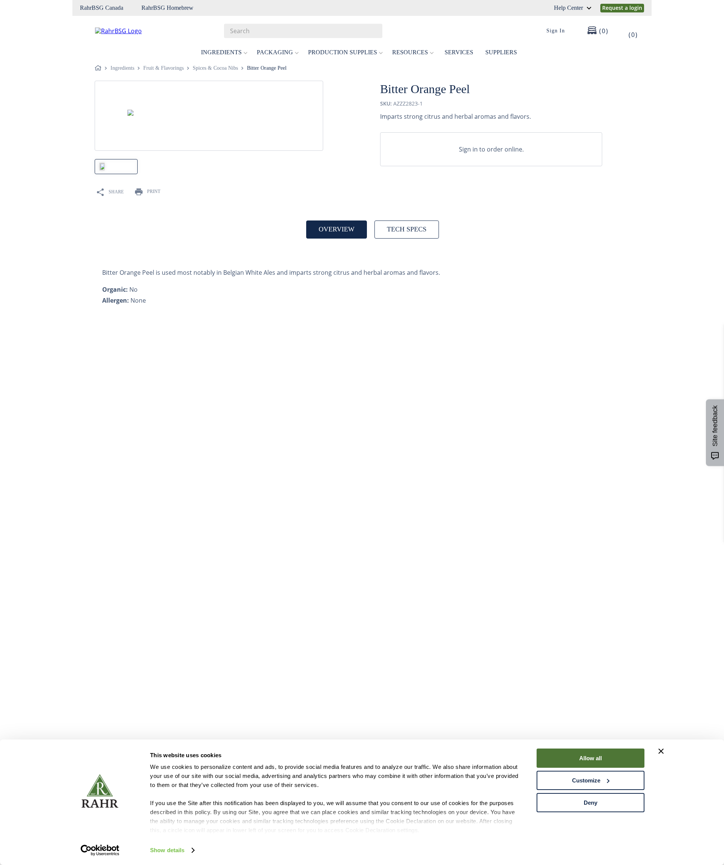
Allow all (590, 758)
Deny (590, 802)
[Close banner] (661, 751)
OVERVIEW (336, 229)
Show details (167, 850)
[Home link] (99, 68)
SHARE (116, 191)
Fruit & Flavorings (163, 68)
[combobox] (303, 31)
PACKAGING (275, 52)
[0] (628, 30)
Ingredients (122, 68)
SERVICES (459, 52)
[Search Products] (373, 31)
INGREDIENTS (221, 52)
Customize (586, 780)
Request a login (622, 7)
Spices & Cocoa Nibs (215, 68)
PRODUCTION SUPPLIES (342, 52)
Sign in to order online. (491, 149)
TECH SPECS (406, 229)
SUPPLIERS (501, 52)
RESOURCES (410, 52)
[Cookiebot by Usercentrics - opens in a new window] (100, 850)
